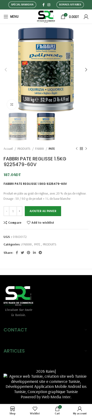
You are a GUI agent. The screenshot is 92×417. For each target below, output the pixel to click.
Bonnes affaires (70, 4)
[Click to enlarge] (12, 104)
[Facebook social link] (43, 5)
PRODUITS (24, 148)
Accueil (8, 148)
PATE (52, 148)
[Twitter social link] (22, 252)
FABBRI (40, 148)
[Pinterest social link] (28, 252)
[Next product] (86, 148)
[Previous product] (76, 148)
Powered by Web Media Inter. (46, 396)
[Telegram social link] (40, 252)
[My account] (86, 16)
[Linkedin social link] (34, 252)
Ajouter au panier (42, 211)
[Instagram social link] (49, 5)
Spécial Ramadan (22, 4)
